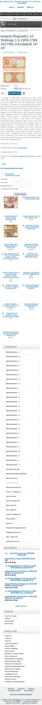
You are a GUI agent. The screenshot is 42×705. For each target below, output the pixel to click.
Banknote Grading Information (15, 666)
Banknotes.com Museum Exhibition (21, 694)
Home (2, 30)
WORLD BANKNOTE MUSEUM (16, 474)
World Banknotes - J (12, 393)
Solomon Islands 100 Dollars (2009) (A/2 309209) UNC (11, 245)
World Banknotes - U (13, 442)
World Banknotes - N (13, 411)
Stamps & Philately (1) (13, 514)
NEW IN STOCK (38, 14)
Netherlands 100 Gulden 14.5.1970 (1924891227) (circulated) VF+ (11, 333)
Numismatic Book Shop (12, 661)
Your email (4, 182)
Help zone (8, 636)
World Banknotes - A (13, 352)
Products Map (9, 621)
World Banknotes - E (13, 370)
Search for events (11, 616)
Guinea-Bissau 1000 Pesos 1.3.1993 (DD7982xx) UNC (10, 217)
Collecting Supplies (12, 483)
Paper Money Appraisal (12, 676)
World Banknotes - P (13, 420)
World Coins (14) (11, 478)
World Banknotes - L (12, 402)
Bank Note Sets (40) (12, 469)
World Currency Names (12, 669)
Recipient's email (6, 186)
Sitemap (7, 618)
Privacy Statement (11, 656)
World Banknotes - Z (12, 465)
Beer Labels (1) (11, 510)
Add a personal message (10, 189)
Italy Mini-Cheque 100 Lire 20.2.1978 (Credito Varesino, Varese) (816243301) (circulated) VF (10, 276)
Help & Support (10, 646)
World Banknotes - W (13, 451)
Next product (23, 52)
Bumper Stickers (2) (12, 541)
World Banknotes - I (11, 30)
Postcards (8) (10, 519)
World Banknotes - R (13, 429)
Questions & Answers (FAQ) (14, 654)
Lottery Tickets (11, 496)
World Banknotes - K (13, 397)
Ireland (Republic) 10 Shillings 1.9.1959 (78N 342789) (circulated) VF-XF (21, 572)
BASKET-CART (4, 14)
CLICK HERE (22, 148)
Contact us (8, 638)
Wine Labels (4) (11, 505)
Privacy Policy (9, 651)
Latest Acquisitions (11, 643)
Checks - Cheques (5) (13, 492)
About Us (8, 641)
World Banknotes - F (12, 374)
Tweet (3, 164)
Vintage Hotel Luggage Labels (16, 528)
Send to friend (9, 174)
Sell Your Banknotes (11, 671)
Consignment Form (11, 674)
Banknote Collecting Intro (13, 664)
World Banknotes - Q (13, 424)
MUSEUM (29, 14)
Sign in (11, 7)
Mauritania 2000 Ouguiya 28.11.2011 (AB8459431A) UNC (31, 274)
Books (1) (9, 523)
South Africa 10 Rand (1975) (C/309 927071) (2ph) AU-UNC (31, 245)
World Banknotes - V (13, 447)
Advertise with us (10, 679)
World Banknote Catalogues (14, 659)
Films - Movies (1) (12, 537)
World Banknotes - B (13, 356)
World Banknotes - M (13, 406)
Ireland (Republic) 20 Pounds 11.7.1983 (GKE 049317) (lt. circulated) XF (21, 597)
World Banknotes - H (13, 384)
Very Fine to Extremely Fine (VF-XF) (22, 156)
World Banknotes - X (13, 456)
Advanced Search (22, 18)
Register (21, 7)
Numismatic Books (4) (13, 487)
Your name (4, 179)
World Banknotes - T (12, 438)
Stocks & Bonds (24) (13, 501)
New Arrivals (9, 623)
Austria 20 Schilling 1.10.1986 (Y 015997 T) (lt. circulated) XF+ (10, 305)
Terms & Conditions (11, 648)
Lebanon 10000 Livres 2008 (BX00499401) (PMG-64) (31, 305)
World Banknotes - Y (13, 460)
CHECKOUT (12, 14)
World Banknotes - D (13, 365)
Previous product (7, 52)
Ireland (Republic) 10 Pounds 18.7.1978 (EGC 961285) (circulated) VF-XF (21, 584)
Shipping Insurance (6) (13, 532)
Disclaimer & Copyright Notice (15, 681)
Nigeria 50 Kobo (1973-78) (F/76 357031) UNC (31, 216)
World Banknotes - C (13, 361)
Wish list (30, 7)
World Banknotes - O (13, 415)
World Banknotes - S (13, 433)
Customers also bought (12, 175)
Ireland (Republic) (23, 30)
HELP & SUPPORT (21, 14)
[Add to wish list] (24, 93)
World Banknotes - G (13, 379)
